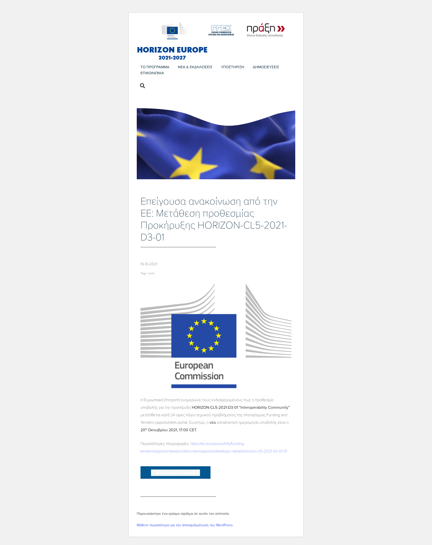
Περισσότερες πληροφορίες (178, 473)
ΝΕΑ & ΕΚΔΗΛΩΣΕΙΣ (195, 67)
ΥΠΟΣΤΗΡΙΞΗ (232, 67)
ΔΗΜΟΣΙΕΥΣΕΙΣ (266, 67)
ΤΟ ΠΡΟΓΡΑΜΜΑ (154, 67)
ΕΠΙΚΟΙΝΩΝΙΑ (152, 73)
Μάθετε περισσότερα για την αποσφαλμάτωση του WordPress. (185, 525)
